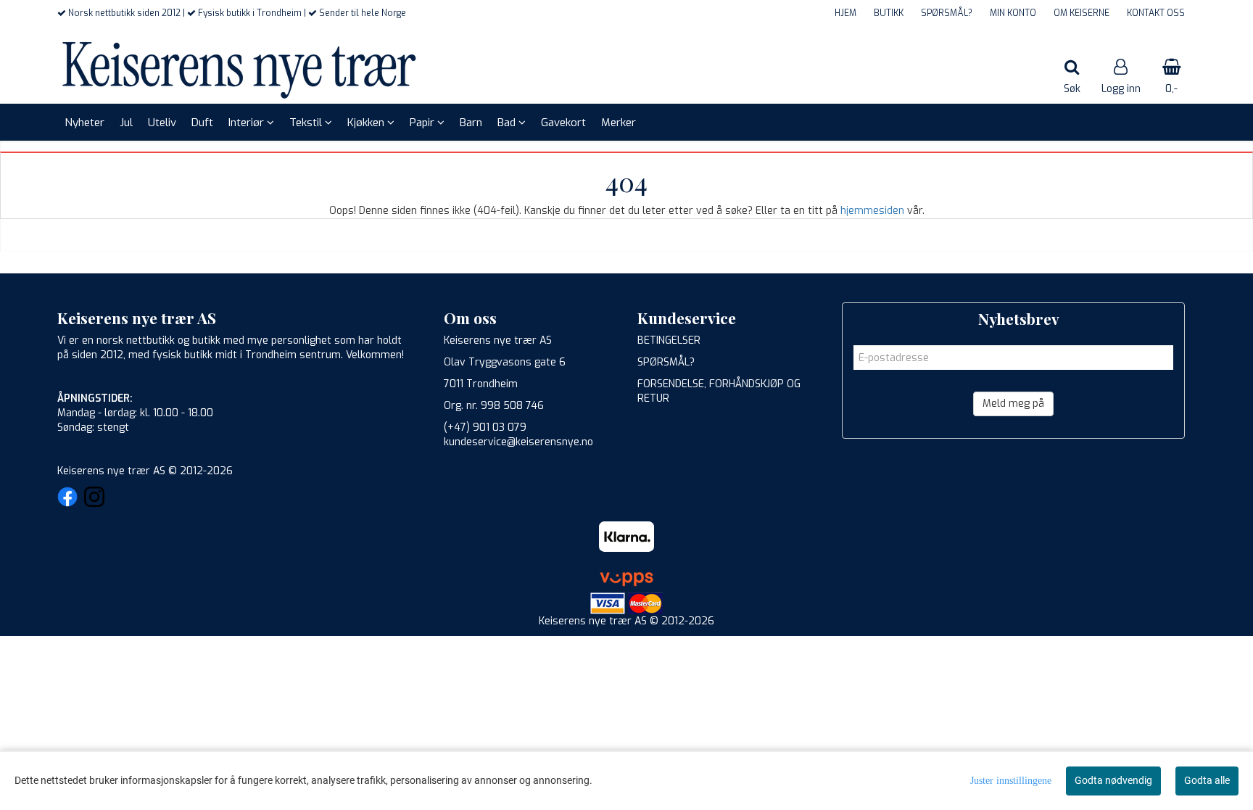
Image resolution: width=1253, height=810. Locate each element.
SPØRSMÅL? (946, 13)
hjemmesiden (872, 211)
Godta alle (1207, 780)
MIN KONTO (1013, 13)
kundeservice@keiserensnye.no (518, 442)
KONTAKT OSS (1156, 13)
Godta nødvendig (1113, 780)
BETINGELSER (668, 340)
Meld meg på (1013, 403)
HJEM (845, 13)
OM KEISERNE (1081, 13)
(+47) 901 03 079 (485, 427)
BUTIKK (888, 13)
